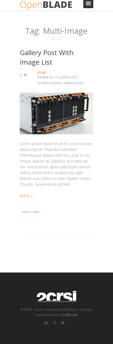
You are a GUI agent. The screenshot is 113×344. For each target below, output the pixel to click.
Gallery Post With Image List (47, 57)
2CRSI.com (70, 315)
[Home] (46, 5)
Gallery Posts (73, 83)
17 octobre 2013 (66, 77)
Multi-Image (30, 212)
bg (44, 72)
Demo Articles (51, 83)
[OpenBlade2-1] (56, 113)
